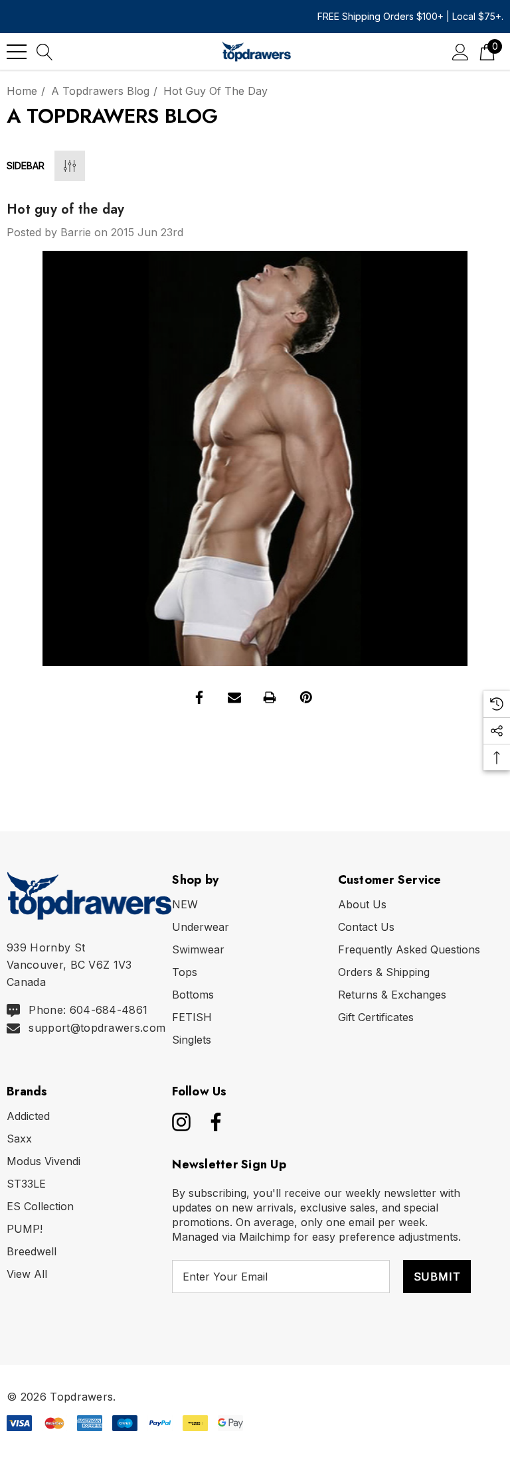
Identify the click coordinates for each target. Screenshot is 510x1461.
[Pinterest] (306, 697)
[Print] (269, 697)
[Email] (234, 697)
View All (27, 1274)
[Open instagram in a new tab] (180, 1122)
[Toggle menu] (17, 52)
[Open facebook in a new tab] (212, 1122)
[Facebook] (199, 697)
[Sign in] (460, 51)
